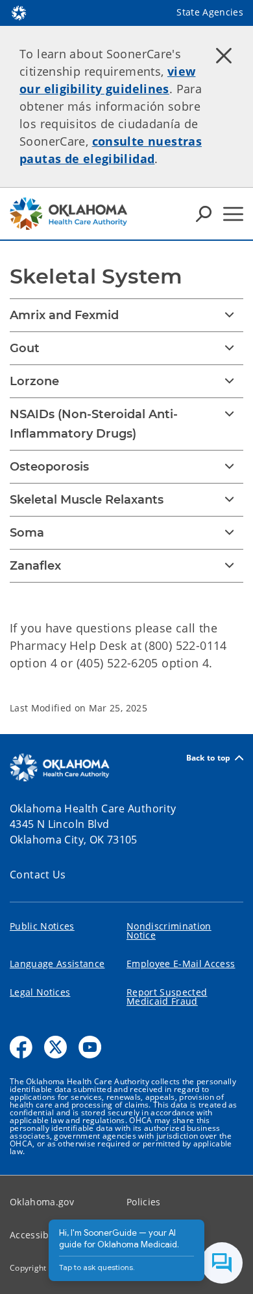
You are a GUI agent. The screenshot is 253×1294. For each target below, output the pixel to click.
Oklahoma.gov (42, 1202)
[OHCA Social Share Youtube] (89, 1047)
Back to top (208, 757)
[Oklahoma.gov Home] (19, 11)
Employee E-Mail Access (180, 963)
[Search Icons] (204, 214)
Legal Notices (40, 992)
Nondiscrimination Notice (168, 930)
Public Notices (42, 926)
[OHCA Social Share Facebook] (21, 1047)
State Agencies (209, 12)
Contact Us (38, 874)
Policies (143, 1202)
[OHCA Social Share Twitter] (55, 1047)
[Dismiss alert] (224, 55)
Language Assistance (57, 963)
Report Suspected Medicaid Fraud (166, 996)
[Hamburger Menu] (233, 214)
